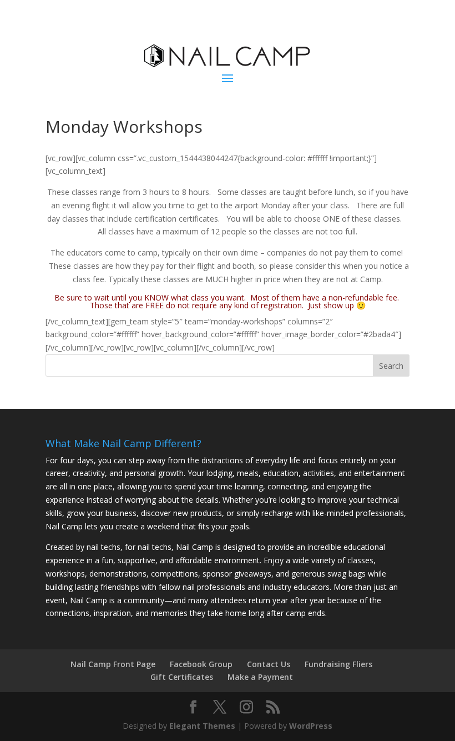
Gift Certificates (181, 677)
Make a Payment (260, 677)
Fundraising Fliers (338, 664)
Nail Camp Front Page (112, 664)
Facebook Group (201, 664)
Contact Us (268, 664)
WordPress (310, 725)
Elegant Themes (202, 725)
